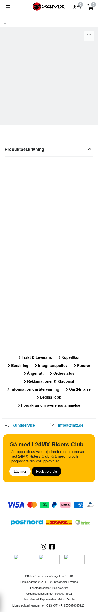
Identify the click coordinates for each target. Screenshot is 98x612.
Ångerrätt (35, 373)
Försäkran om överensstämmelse (50, 405)
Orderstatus (63, 373)
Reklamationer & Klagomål (50, 381)
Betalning (19, 365)
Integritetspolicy (52, 365)
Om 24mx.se (79, 389)
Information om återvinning (34, 389)
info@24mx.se (70, 425)
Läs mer (20, 471)
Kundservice (24, 425)
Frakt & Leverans (36, 357)
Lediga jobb (50, 397)
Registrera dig (46, 471)
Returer (83, 365)
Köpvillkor (70, 357)
